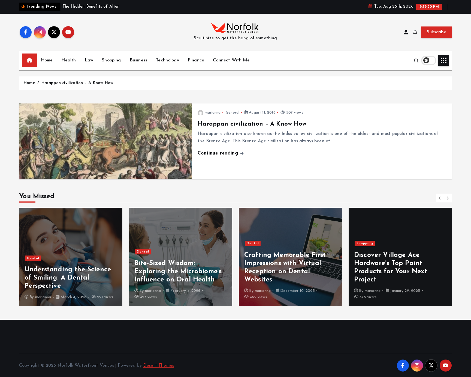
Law (89, 60)
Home (47, 60)
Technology (167, 60)
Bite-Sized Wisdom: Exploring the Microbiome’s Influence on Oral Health (178, 271)
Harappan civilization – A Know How (77, 83)
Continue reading (219, 153)
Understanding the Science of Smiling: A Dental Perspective (68, 277)
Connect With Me (231, 60)
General (232, 113)
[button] (440, 198)
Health (68, 60)
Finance (196, 60)
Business (138, 60)
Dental (33, 258)
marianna (213, 113)
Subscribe (436, 32)
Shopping (111, 60)
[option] (70, 257)
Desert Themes (158, 365)
